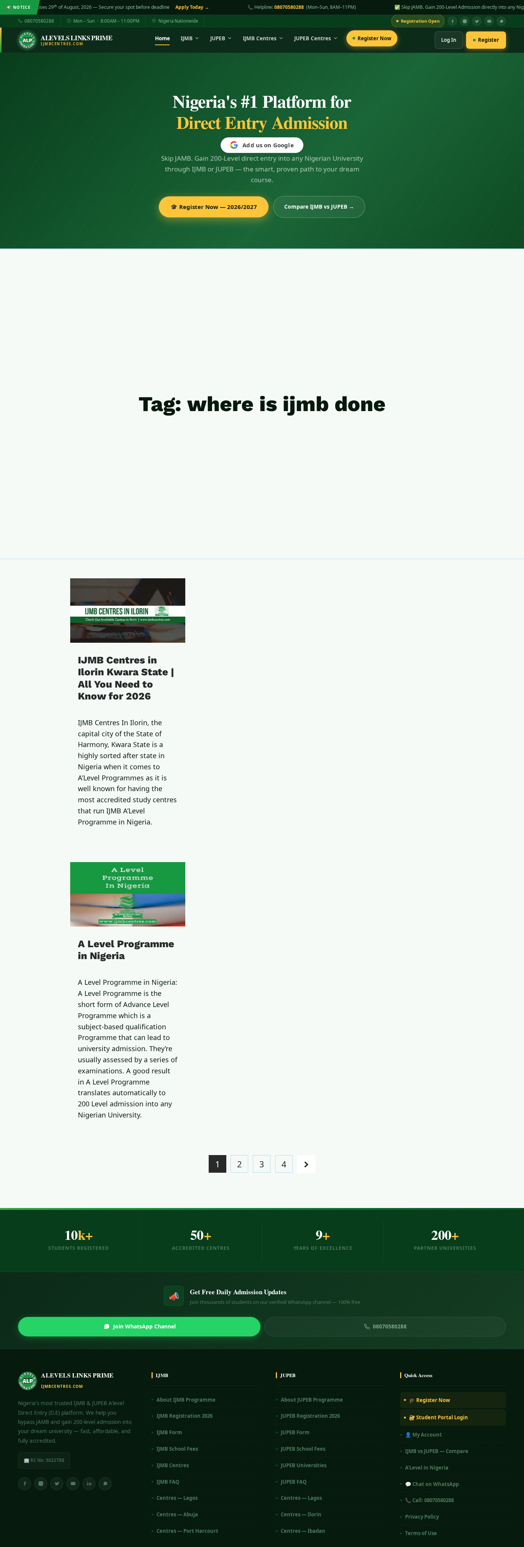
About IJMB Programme (186, 1399)
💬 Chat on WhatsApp (432, 1484)
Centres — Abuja (177, 1514)
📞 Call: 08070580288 (429, 1500)
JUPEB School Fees (303, 1448)
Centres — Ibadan (303, 1530)
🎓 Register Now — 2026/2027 (213, 207)
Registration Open (420, 21)
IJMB (187, 38)
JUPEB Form (295, 1432)
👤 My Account (423, 1434)
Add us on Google (267, 145)
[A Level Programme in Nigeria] (127, 894)
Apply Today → (62, 7)
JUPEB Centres (312, 38)
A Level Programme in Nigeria (126, 949)
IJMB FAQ (168, 1481)
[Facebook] (452, 21)
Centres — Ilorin (301, 1514)
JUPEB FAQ (293, 1481)
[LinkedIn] (89, 1483)
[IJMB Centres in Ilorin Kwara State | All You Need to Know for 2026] (127, 610)
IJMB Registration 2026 (185, 1415)
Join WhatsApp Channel (144, 1326)
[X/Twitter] (476, 21)
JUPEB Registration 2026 (310, 1415)
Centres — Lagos (177, 1497)
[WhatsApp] (501, 21)
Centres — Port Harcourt (187, 1530)
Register (488, 39)
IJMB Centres (260, 38)
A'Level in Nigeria (426, 1467)
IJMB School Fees (177, 1448)
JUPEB (217, 38)
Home (162, 38)
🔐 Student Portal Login (438, 1417)
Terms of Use (421, 1533)
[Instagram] (464, 21)
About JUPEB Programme (312, 1399)
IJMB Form (169, 1432)
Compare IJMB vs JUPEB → (319, 206)
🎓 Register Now (429, 1400)
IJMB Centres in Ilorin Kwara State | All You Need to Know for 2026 (126, 678)
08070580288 (159, 7)
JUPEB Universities (303, 1465)
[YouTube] (489, 21)
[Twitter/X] (56, 1483)
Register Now (374, 38)
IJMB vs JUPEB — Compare (436, 1451)
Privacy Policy (422, 1516)
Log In (448, 39)
